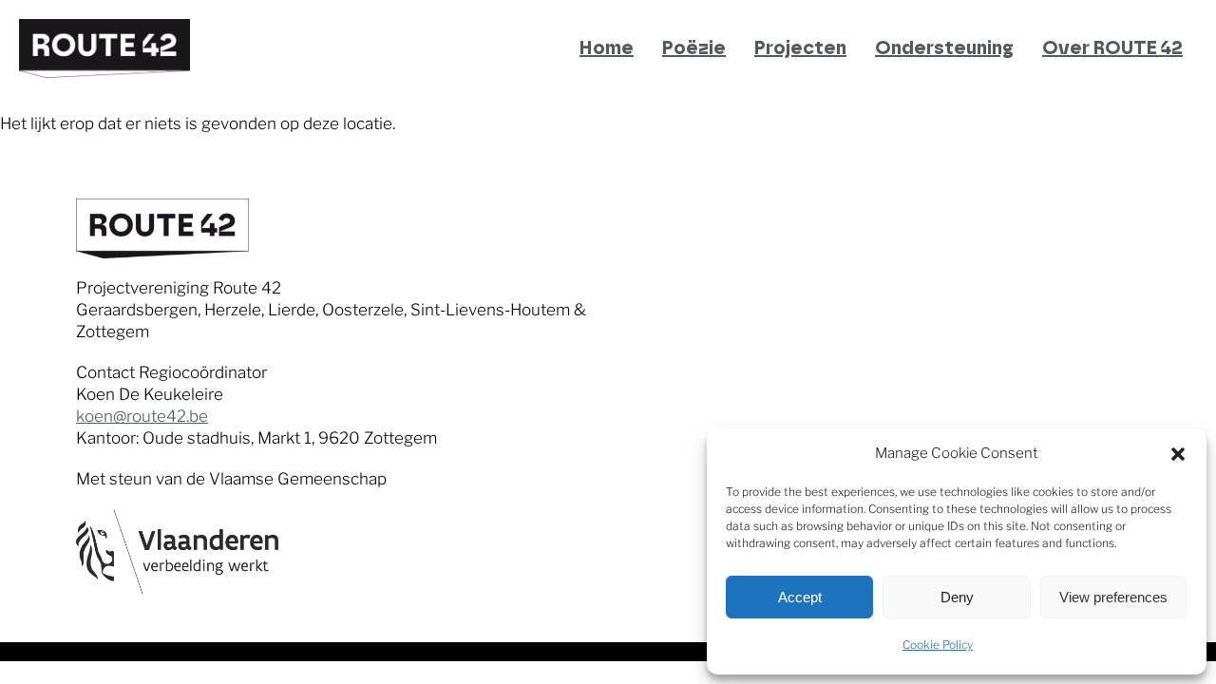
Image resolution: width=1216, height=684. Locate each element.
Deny (957, 597)
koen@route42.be (142, 416)
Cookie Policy (937, 644)
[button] (1178, 454)
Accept (800, 597)
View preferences (1113, 597)
